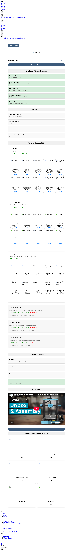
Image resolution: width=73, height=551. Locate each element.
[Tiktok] (1, 544)
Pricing (5, 516)
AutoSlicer (4, 7)
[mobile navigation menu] (2, 10)
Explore (3, 4)
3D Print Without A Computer (10, 530)
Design (3, 3)
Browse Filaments (7, 528)
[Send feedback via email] (2, 549)
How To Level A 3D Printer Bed (10, 531)
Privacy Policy (6, 536)
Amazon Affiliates (7, 538)
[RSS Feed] (7, 547)
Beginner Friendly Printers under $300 (12, 523)
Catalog (3, 6)
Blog (4, 515)
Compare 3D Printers (8, 521)
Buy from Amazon (36, 65)
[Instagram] (1, 542)
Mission (5, 513)
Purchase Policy (7, 537)
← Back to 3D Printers (13, 45)
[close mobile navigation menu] (2, 12)
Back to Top (3, 547)
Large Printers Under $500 (9, 522)
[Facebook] (1, 541)
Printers (3, 9)
